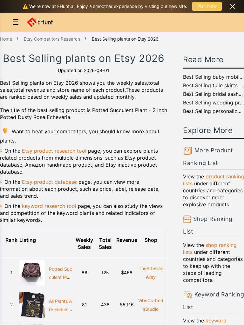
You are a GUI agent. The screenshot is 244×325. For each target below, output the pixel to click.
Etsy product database (49, 182)
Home (6, 39)
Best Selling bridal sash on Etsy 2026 (213, 94)
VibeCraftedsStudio (150, 305)
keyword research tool (49, 206)
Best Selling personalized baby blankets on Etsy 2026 (213, 111)
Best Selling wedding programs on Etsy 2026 (213, 102)
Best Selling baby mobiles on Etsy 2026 (213, 77)
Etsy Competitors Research (52, 39)
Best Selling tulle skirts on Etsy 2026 (213, 85)
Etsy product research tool (54, 151)
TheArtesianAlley (151, 273)
